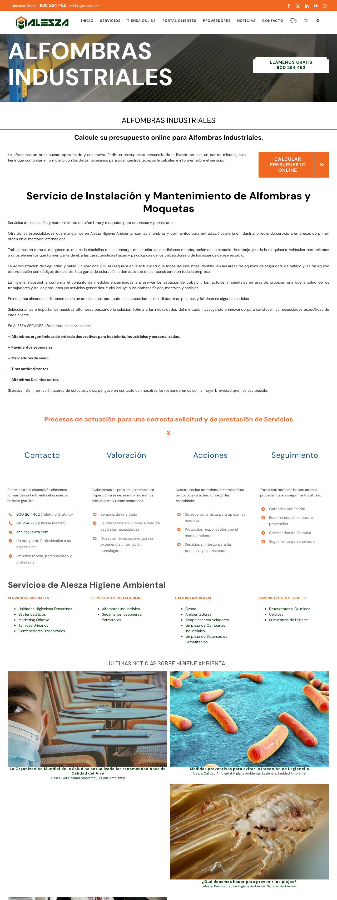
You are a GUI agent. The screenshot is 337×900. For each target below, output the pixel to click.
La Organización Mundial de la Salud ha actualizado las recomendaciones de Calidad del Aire (88, 771)
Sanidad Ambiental (291, 773)
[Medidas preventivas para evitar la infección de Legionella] (249, 719)
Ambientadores (198, 614)
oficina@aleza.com (32, 532)
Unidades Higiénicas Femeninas (45, 608)
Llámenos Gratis (38, 5)
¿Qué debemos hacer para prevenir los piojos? (249, 881)
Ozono (190, 608)
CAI (64, 778)
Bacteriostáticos (32, 614)
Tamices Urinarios (33, 625)
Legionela (269, 773)
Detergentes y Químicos (289, 608)
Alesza (55, 778)
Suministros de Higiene (288, 619)
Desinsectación (225, 886)
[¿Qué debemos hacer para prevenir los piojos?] (249, 831)
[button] (318, 20)
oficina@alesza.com (84, 5)
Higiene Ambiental (111, 778)
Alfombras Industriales (121, 608)
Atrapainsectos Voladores (207, 619)
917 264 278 (26, 523)
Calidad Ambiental (82, 778)
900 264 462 (28, 514)
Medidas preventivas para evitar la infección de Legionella (249, 768)
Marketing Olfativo (33, 619)
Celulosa (276, 614)
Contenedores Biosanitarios (41, 631)
